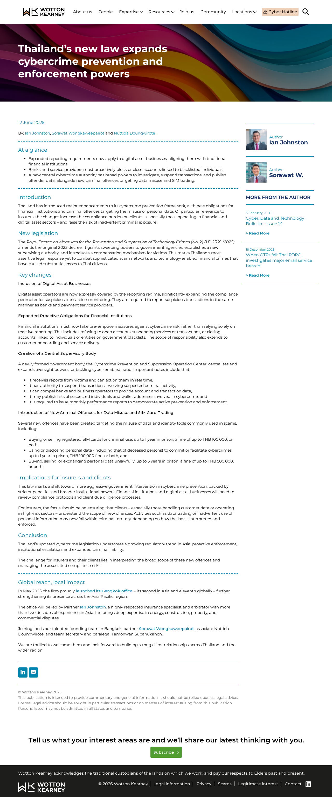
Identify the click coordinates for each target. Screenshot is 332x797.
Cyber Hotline (282, 11)
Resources (159, 11)
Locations (242, 11)
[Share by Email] (33, 672)
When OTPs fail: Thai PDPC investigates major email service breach (279, 260)
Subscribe (164, 752)
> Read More (257, 233)
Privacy (204, 783)
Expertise (129, 11)
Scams (225, 783)
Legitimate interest (258, 783)
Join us (187, 11)
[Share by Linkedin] (22, 672)
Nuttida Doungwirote (134, 133)
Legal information (172, 783)
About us (82, 11)
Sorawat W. (286, 175)
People (105, 11)
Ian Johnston (37, 133)
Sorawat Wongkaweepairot (78, 133)
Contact (293, 783)
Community (213, 11)
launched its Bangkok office (104, 590)
